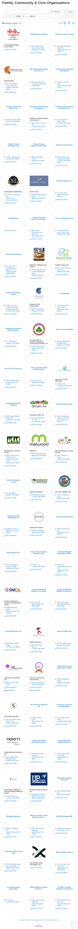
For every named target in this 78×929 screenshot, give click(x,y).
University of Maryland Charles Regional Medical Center (13, 791)
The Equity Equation (11, 716)
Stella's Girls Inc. (36, 642)
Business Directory (25, 920)
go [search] (71, 12)
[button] (3, 23)
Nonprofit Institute (36, 492)
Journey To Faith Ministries (61, 380)
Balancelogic (9, 81)
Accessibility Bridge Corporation (11, 45)
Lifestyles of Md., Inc (37, 415)
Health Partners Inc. (62, 265)
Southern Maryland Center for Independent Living (12, 602)
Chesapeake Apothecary (13, 191)
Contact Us (55, 920)
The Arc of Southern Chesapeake (37, 678)
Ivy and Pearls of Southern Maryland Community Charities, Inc (39, 341)
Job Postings (47, 920)
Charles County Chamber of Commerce (39, 119)
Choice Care (34, 191)
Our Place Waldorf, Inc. (63, 492)
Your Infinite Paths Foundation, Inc (36, 864)
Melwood (33, 451)
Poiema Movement (36, 527)
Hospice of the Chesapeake (35, 305)
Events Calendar (37, 920)
